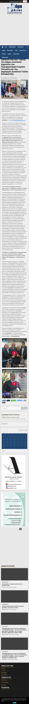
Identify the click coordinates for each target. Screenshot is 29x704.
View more (6, 701)
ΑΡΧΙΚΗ (3, 668)
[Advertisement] (14, 29)
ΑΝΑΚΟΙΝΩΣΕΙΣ (12, 47)
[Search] (27, 47)
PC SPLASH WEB (4, 682)
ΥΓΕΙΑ (16, 50)
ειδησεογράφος (14, 78)
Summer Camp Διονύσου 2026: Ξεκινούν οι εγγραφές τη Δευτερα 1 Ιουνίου (13, 607)
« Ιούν (3, 451)
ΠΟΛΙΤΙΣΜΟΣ (10, 50)
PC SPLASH (3, 680)
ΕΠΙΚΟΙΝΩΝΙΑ (5, 57)
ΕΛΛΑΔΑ (4, 53)
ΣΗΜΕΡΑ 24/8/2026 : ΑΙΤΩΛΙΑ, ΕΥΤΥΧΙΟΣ (10, 417)
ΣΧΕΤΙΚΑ (3, 670)
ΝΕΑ (6, 47)
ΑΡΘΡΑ (3, 50)
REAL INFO (3, 685)
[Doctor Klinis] (14, 510)
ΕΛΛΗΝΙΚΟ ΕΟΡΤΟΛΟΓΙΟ (10, 415)
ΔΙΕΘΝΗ (9, 53)
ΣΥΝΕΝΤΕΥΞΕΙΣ (22, 50)
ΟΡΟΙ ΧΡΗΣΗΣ (4, 674)
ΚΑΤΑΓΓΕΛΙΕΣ (16, 53)
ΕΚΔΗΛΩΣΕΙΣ (20, 47)
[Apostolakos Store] (14, 472)
